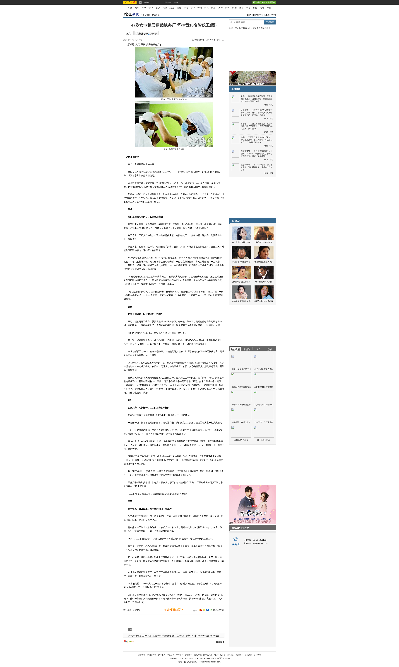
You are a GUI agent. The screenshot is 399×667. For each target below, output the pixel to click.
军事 (144, 8)
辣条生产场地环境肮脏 (241, 405)
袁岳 (243, 96)
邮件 (176, 2)
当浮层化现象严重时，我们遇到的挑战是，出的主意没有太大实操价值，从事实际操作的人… (257, 98)
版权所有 (226, 658)
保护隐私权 (207, 655)
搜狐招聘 (170, 655)
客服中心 (188, 655)
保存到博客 (210, 40)
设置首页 (141, 655)
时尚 (227, 8)
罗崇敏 (243, 124)
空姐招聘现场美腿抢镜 (241, 387)
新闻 (137, 8)
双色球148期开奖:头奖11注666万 (168, 635)
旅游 (255, 8)
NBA (171, 8)
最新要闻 (146, 15)
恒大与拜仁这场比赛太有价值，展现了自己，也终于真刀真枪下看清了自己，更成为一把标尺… (257, 112)
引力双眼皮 (265, 28)
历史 (158, 8)
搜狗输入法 (151, 655)
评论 (274, 15)
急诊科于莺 (245, 165)
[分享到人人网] (207, 610)
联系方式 (198, 655)
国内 (249, 15)
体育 (165, 8)
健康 (234, 8)
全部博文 (257, 655)
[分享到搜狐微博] (201, 610)
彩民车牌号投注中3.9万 (139, 635)
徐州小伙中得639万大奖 (197, 635)
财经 (192, 8)
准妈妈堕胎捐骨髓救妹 (263, 387)
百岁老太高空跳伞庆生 (263, 405)
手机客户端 (199, 40)
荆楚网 (136, 157)
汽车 (213, 8)
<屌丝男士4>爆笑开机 (241, 422)
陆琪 (243, 137)
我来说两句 (146, 33)
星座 (269, 8)
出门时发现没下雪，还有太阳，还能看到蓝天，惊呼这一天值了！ (257, 167)
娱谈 (186, 8)
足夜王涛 (244, 110)
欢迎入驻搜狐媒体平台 (265, 2)
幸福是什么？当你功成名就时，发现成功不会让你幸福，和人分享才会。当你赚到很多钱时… (257, 140)
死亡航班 (239, 28)
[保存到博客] (218, 610)
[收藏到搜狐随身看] (211, 610)
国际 (255, 15)
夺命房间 (256, 28)
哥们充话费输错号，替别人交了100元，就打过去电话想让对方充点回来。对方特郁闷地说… (256, 153)
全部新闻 (248, 655)
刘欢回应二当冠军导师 (263, 422)
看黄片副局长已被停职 (241, 369)
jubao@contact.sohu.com (210, 662)
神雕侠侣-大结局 (241, 440)
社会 (261, 15)
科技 (206, 8)
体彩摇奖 (214, 635)
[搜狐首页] (130, 2)
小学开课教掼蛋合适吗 (263, 369)
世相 (199, 8)
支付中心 (161, 655)
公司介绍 (230, 655)
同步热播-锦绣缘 (264, 440)
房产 (220, 8)
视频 (179, 8)
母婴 (248, 8)
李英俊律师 (245, 151)
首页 (130, 8)
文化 (151, 8)
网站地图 (239, 655)
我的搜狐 (168, 2)
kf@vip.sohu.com (260, 543)
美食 (262, 8)
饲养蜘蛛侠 (247, 28)
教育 (241, 8)
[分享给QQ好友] (204, 610)
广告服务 (179, 655)
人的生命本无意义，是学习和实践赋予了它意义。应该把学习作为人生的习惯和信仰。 (257, 126)
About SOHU (219, 655)
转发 (266, 105)
